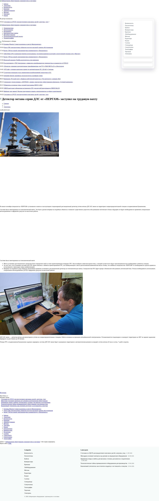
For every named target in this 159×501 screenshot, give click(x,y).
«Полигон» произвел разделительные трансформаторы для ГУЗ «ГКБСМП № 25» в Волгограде (34, 66)
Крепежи (6, 9)
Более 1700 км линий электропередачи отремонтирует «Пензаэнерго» (26, 50)
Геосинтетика (8, 428)
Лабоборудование (9, 10)
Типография (7, 438)
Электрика (7, 5)
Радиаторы (7, 432)
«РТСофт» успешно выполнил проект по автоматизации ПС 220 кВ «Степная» (29, 69)
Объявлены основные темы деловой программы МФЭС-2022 (23, 85)
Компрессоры (8, 430)
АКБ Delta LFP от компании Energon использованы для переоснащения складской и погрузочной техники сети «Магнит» (42, 54)
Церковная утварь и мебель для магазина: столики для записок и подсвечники (25, 402)
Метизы (6, 12)
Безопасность (8, 7)
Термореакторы (8, 28)
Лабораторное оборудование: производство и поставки (22, 442)
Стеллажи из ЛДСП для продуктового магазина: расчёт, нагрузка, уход (26, 22)
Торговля (6, 14)
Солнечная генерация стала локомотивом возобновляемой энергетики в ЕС (27, 72)
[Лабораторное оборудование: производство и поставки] (18, 1)
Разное (6, 15)
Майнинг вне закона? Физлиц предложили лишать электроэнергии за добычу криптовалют (32, 91)
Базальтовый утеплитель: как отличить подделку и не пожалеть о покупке (24, 406)
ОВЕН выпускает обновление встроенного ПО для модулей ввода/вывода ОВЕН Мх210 (32, 88)
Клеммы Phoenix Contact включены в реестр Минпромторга (22, 44)
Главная (6, 103)
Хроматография (9, 38)
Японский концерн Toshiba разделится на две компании (21, 60)
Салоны (6, 433)
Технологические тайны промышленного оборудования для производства (24, 404)
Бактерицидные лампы (11, 33)
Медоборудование (9, 35)
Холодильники (8, 30)
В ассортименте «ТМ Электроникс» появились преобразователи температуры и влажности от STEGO (36, 63)
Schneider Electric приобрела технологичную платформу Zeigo (23, 75)
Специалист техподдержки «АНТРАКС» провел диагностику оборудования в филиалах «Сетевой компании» (38, 82)
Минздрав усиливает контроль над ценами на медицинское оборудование (24, 401)
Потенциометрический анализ (13, 36)
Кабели (6, 4)
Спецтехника (8, 437)
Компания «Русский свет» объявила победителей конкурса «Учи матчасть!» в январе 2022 (32, 79)
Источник (3, 392)
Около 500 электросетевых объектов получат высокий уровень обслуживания (28, 47)
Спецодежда (8, 435)
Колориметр (7, 31)
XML (10, 443)
